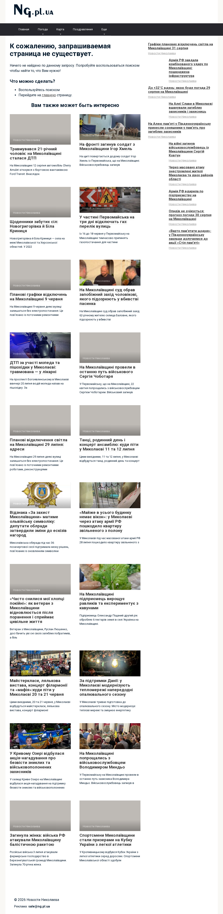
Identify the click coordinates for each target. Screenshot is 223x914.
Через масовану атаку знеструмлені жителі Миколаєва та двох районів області (191, 173)
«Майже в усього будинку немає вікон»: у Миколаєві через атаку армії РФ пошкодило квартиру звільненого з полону (105, 521)
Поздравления (83, 29)
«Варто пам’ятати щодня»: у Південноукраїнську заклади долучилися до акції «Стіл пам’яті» (190, 237)
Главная (24, 29)
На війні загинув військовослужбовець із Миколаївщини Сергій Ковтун (189, 149)
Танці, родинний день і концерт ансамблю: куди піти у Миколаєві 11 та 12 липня (109, 444)
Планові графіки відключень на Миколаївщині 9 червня (38, 296)
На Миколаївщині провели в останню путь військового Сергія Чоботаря (107, 372)
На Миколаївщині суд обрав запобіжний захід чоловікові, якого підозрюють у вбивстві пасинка (109, 296)
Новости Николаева (162, 53)
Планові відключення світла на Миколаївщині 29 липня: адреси (38, 444)
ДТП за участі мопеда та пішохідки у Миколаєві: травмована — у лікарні (35, 367)
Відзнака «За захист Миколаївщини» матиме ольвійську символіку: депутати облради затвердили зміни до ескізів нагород (38, 524)
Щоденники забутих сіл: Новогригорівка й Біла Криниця (34, 226)
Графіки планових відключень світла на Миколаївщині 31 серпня (180, 46)
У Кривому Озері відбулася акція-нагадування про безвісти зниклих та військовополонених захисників (37, 762)
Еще (104, 29)
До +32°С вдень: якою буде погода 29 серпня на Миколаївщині (179, 90)
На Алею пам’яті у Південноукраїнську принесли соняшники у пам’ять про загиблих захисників (179, 128)
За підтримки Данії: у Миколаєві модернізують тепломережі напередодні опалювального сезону (106, 687)
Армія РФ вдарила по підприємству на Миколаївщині (186, 195)
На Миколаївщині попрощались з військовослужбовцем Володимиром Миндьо (102, 760)
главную (49, 95)
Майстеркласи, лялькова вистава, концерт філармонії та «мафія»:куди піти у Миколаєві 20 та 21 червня (38, 687)
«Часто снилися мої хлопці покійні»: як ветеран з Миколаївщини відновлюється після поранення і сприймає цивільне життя (37, 610)
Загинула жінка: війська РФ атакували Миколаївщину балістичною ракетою (37, 840)
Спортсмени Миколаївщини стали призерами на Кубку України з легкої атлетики (107, 840)
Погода (43, 29)
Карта (60, 29)
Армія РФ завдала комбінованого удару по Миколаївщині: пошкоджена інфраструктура (188, 68)
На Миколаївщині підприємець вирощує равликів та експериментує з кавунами (108, 601)
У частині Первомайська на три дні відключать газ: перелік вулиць (106, 222)
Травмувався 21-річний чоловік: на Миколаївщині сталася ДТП (35, 153)
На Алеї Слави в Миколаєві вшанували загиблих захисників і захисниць (191, 107)
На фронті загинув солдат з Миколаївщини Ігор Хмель (107, 146)
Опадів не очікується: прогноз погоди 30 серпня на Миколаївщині (190, 215)
